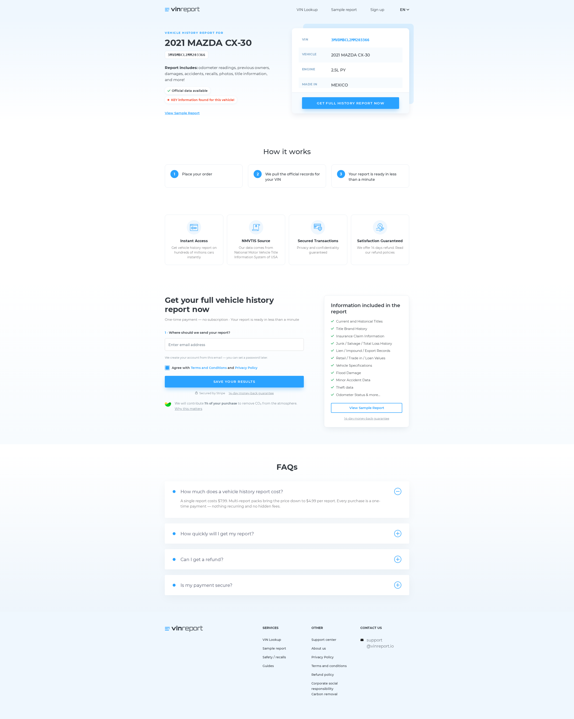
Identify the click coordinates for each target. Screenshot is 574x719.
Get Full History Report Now (350, 103)
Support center (323, 639)
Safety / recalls (274, 657)
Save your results (234, 381)
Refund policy (322, 674)
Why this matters (188, 409)
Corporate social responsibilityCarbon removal (324, 688)
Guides (268, 666)
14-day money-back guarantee (251, 393)
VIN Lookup (307, 9)
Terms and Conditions (209, 368)
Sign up (377, 9)
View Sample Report (182, 113)
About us (318, 648)
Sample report (344, 9)
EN (402, 9)
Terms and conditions (329, 666)
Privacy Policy (246, 368)
